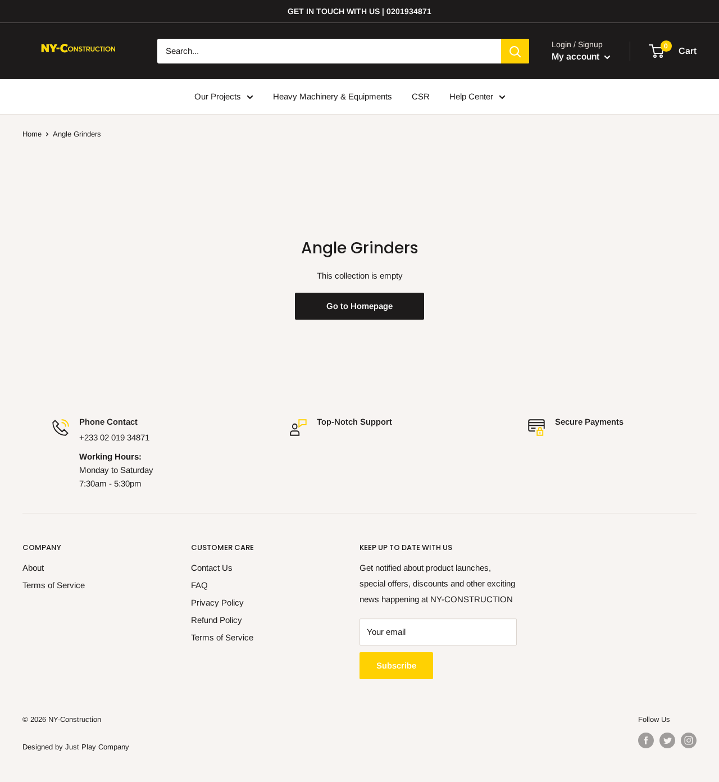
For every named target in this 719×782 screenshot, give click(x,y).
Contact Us (212, 567)
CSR (421, 96)
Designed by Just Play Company (75, 747)
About (33, 567)
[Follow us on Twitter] (667, 740)
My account (577, 56)
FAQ (199, 585)
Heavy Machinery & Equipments (332, 96)
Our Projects (217, 96)
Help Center (471, 96)
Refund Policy (216, 620)
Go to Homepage (359, 306)
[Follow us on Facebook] (646, 740)
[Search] (515, 51)
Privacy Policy (217, 602)
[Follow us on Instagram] (689, 740)
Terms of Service (53, 585)
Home (32, 134)
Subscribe (396, 665)
